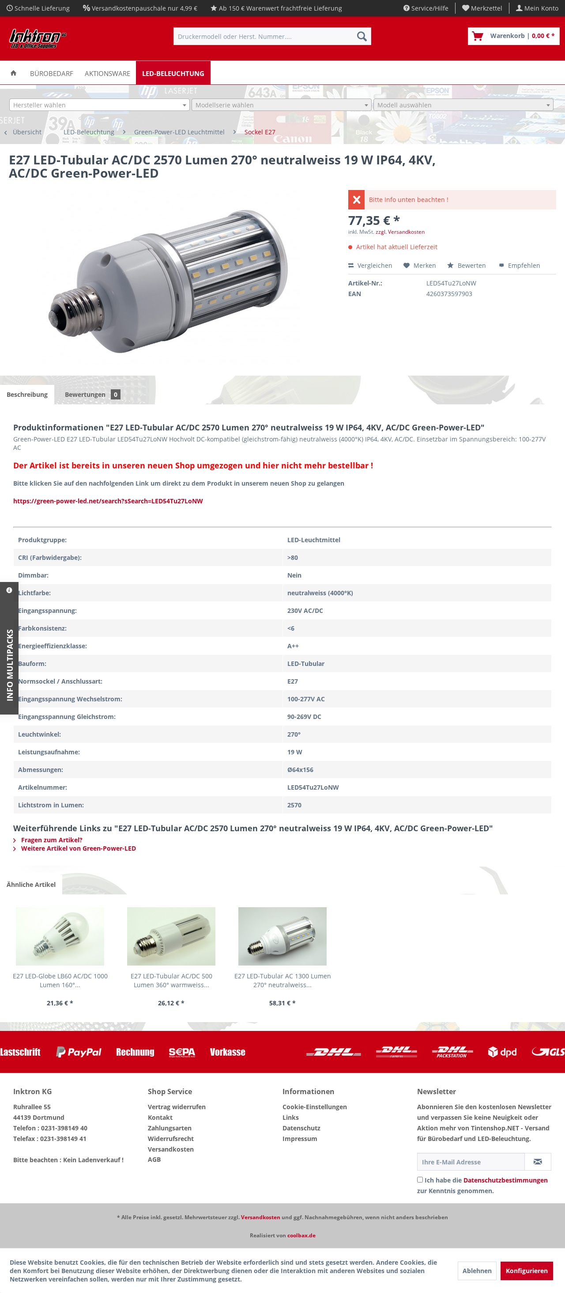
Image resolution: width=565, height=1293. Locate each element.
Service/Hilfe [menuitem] (429, 8)
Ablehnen (477, 1270)
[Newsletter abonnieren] (537, 1162)
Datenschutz (301, 1128)
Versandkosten (171, 1149)
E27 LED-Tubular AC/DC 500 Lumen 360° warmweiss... (171, 980)
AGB (154, 1159)
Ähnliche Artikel (31, 884)
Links (290, 1117)
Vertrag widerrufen (177, 1107)
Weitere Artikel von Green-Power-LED (77, 848)
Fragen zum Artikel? (51, 840)
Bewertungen (91, 394)
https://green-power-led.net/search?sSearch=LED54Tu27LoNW (108, 501)
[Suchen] (362, 36)
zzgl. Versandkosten (400, 232)
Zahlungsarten (170, 1128)
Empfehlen (523, 265)
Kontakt (160, 1117)
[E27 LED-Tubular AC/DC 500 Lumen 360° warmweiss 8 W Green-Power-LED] (171, 936)
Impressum (299, 1138)
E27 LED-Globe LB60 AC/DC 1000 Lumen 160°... (60, 980)
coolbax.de (301, 1235)
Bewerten (472, 265)
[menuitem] (482, 8)
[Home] (13, 72)
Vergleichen (374, 265)
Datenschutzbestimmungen (505, 1180)
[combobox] (99, 105)
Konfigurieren (527, 1270)
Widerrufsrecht (171, 1138)
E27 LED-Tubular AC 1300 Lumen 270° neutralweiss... (282, 980)
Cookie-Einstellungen (314, 1107)
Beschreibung (27, 394)
